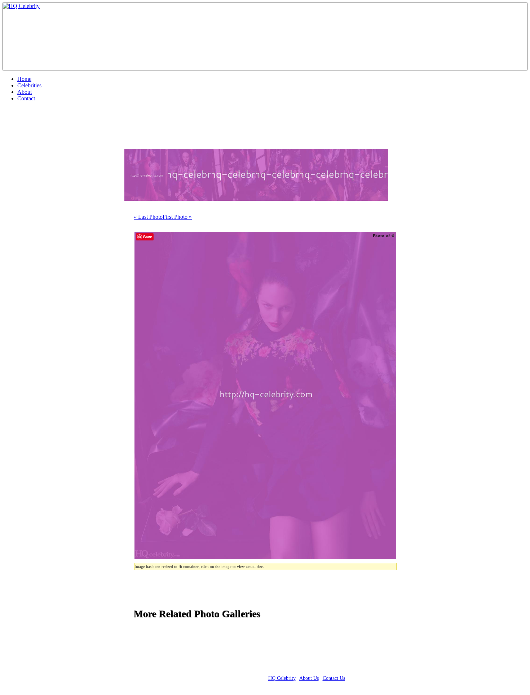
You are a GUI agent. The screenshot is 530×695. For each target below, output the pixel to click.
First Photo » (177, 217)
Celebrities (29, 85)
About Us (309, 678)
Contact (26, 98)
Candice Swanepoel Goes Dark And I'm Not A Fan (127, 128)
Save (147, 236)
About (24, 92)
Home (24, 79)
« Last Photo (148, 217)
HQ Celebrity (282, 678)
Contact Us (334, 678)
